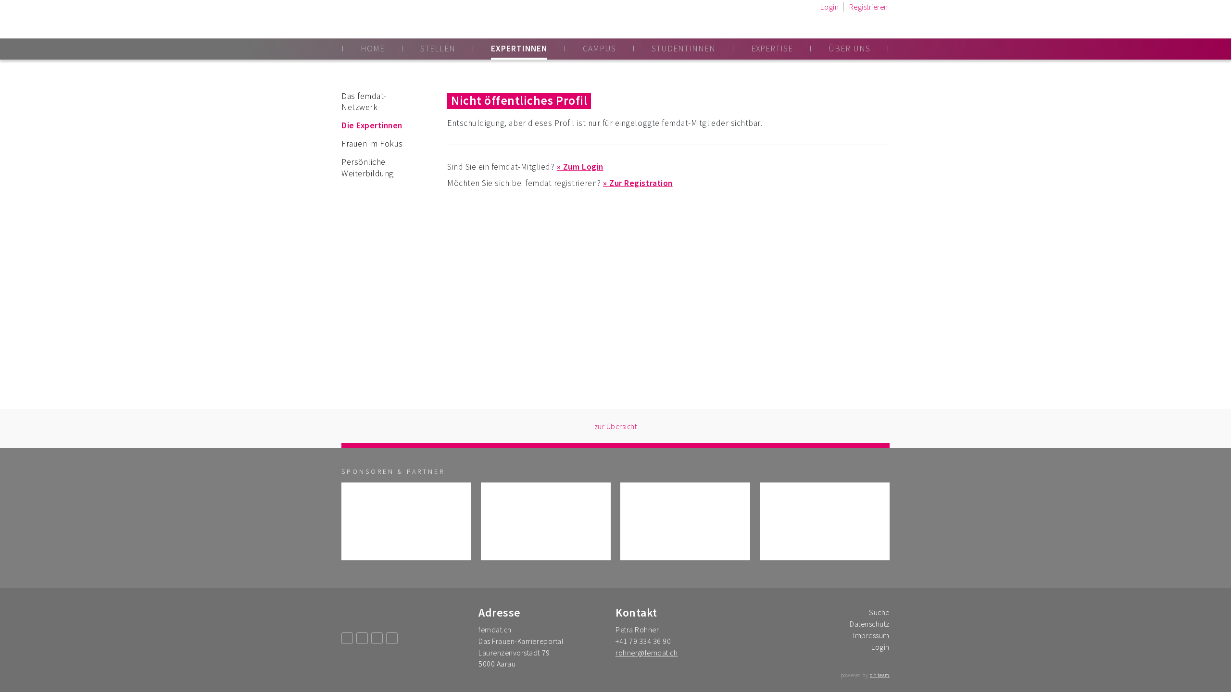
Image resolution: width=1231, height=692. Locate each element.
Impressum (871, 635)
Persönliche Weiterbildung (367, 168)
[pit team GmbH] (406, 521)
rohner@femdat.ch (647, 652)
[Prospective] (685, 521)
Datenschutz (870, 624)
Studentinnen (684, 48)
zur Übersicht (615, 426)
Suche (879, 612)
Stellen (437, 48)
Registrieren (868, 7)
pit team (879, 675)
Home (373, 48)
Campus (599, 48)
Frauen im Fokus (372, 143)
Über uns (849, 48)
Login (829, 7)
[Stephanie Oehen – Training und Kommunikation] (825, 521)
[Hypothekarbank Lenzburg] (546, 521)
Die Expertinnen (371, 125)
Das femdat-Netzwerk (364, 102)
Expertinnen (519, 48)
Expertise (772, 48)
